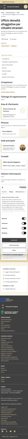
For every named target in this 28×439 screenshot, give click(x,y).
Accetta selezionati (14, 245)
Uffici (2, 323)
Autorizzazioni (4, 344)
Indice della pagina (6, 55)
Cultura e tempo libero (7, 348)
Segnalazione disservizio (7, 411)
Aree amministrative (6, 319)
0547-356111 (14, 400)
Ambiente (3, 340)
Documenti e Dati (5, 327)
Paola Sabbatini (7, 131)
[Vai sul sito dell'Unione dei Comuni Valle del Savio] (9, 312)
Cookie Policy (4, 418)
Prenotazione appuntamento (8, 409)
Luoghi (3, 381)
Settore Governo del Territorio (9, 110)
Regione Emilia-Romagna (8, 2)
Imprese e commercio (6, 353)
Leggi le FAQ (4, 407)
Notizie (3, 368)
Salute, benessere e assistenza (9, 357)
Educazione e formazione (7, 349)
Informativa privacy (6, 416)
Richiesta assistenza (6, 413)
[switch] (24, 223)
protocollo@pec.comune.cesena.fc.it (13, 398)
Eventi (2, 379)
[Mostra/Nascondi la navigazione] (1, 7)
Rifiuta (14, 250)
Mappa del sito (13, 436)
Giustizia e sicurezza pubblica (8, 351)
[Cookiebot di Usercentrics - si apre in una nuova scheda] (19, 187)
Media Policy (5, 436)
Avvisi (2, 372)
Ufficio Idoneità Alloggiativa (11, 162)
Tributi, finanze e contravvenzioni (10, 359)
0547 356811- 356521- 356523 (17, 166)
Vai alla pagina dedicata (8, 92)
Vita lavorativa (5, 361)
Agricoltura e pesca (6, 338)
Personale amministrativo (8, 331)
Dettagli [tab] (11, 192)
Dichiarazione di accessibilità (8, 422)
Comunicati (4, 370)
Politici (3, 329)
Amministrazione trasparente (8, 414)
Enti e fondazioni (5, 325)
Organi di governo (5, 321)
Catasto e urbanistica (6, 346)
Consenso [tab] (4, 192)
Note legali (4, 420)
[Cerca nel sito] (26, 7)
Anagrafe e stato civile (7, 342)
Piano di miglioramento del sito (9, 424)
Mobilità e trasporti (6, 355)
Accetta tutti (14, 240)
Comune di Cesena (8, 145)
